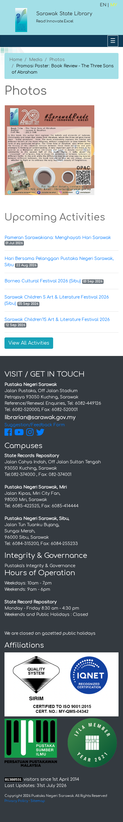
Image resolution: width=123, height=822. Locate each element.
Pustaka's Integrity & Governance (39, 566)
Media (35, 59)
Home (15, 59)
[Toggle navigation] (112, 41)
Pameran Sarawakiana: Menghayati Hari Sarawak (57, 237)
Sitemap (37, 801)
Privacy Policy (16, 801)
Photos (57, 59)
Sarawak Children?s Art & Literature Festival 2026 (57, 319)
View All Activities (28, 343)
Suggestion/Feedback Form (34, 425)
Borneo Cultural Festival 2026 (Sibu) (42, 281)
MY (113, 5)
